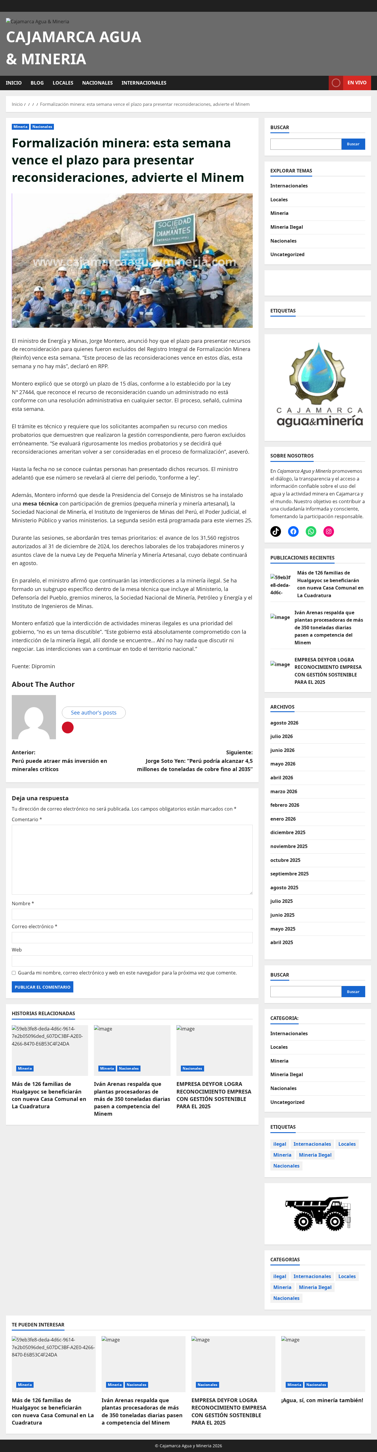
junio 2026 (282, 750)
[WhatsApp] (311, 531)
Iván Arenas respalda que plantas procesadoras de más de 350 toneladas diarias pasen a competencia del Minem (132, 1098)
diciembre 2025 (287, 832)
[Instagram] (328, 531)
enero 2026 (283, 819)
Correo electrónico (34, 926)
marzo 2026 (283, 791)
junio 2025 (282, 915)
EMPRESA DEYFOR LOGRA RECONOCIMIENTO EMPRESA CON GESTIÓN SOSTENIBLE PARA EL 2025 (213, 1095)
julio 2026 (281, 736)
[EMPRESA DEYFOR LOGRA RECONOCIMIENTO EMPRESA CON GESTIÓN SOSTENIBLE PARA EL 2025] (214, 1050)
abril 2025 (281, 942)
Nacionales (97, 83)
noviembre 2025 (288, 846)
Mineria (20, 126)
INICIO (14, 83)
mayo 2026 (282, 763)
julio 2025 (281, 901)
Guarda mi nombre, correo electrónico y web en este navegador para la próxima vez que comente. (127, 972)
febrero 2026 (284, 805)
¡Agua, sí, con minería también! (322, 1400)
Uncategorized (287, 254)
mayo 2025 (282, 929)
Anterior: (59, 761)
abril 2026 (281, 777)
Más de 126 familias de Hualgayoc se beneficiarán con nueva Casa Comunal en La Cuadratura (49, 1095)
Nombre (23, 903)
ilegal (279, 1144)
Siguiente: (195, 761)
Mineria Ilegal (286, 227)
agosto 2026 (284, 723)
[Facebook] (293, 531)
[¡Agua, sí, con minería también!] (323, 1364)
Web (17, 949)
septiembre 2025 (289, 873)
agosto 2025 (284, 887)
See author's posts (94, 712)
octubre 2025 (285, 860)
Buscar (279, 127)
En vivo (357, 82)
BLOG (37, 83)
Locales (63, 83)
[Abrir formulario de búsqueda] (322, 82)
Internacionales (144, 83)
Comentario (27, 819)
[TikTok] (275, 531)
